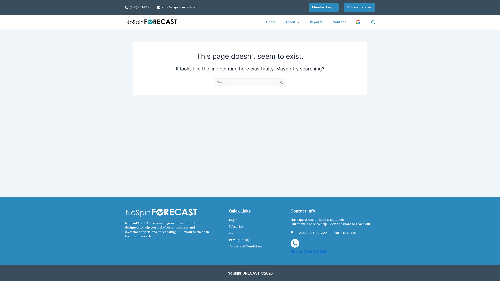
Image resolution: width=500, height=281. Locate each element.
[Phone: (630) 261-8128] (295, 243)
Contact (339, 22)
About (290, 22)
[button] (368, 22)
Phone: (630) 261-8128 (309, 251)
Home (271, 22)
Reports (316, 22)
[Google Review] (358, 22)
